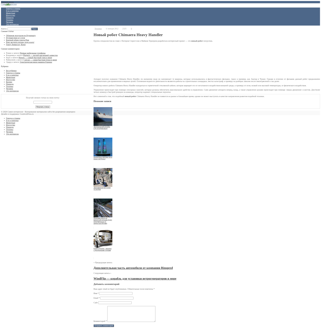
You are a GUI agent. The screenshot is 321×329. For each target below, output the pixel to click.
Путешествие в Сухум (15, 38)
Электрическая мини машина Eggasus (36, 62)
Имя (96, 293)
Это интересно (12, 24)
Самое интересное (9, 4)
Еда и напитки (12, 11)
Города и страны (13, 9)
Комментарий (100, 321)
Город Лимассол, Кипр (16, 44)
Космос (9, 82)
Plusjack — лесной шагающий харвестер (40, 55)
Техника (9, 20)
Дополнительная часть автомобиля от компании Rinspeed (133, 267)
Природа (10, 18)
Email (97, 298)
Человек (9, 22)
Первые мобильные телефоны (33, 53)
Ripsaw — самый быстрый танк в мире (35, 58)
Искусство (10, 15)
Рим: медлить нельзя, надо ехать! (20, 42)
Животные (10, 13)
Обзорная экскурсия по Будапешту (21, 35)
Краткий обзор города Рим (17, 40)
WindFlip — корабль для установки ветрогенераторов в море (135, 278)
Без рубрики (11, 71)
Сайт (96, 303)
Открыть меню (7, 2)
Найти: (4, 29)
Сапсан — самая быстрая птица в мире (40, 60)
